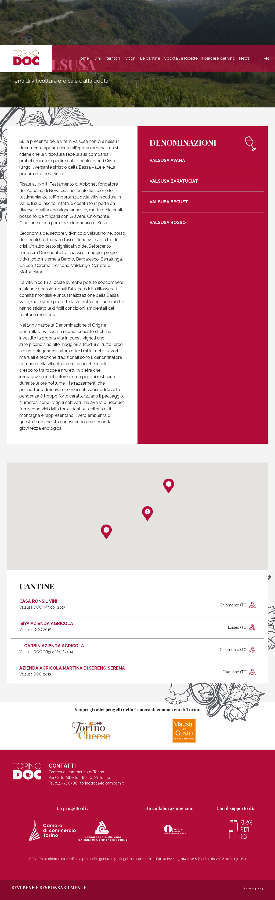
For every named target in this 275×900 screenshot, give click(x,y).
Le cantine (150, 58)
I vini (97, 58)
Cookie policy (254, 888)
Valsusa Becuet (169, 202)
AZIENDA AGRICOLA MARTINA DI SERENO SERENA (72, 671)
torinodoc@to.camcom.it (102, 783)
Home (83, 58)
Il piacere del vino (218, 58)
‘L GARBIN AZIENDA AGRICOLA (51, 649)
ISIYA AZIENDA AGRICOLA (46, 626)
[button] (106, 531)
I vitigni (130, 58)
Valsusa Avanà (167, 160)
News (244, 58)
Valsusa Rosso (168, 223)
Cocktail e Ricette (181, 58)
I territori (112, 58)
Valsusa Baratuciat (174, 181)
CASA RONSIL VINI (42, 604)
